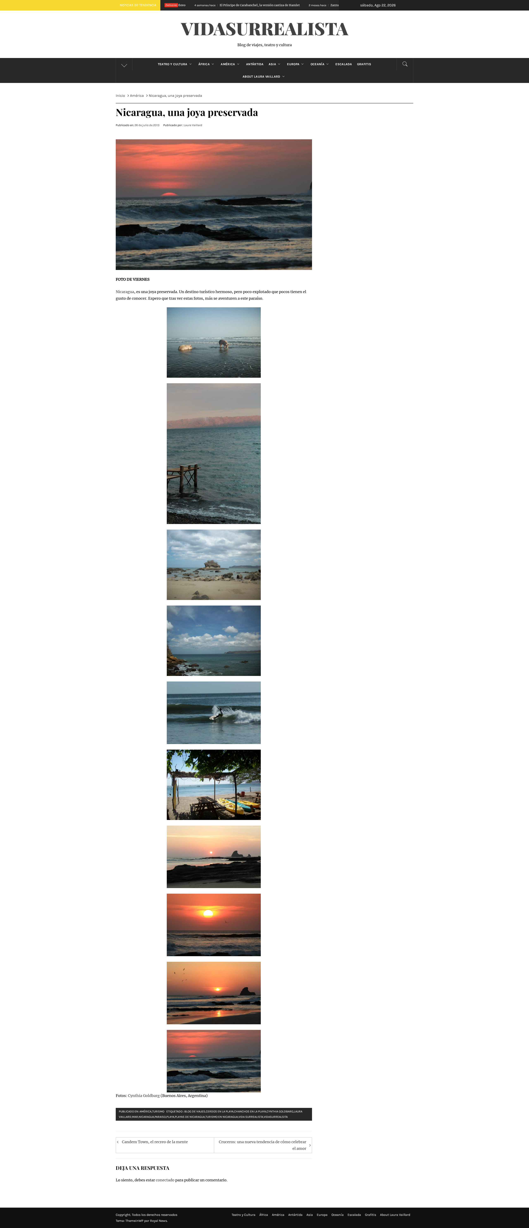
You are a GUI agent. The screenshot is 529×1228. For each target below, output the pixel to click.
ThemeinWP (134, 1221)
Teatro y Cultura (172, 64)
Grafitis (364, 64)
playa (170, 1117)
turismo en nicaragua (221, 1117)
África (204, 64)
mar (135, 1117)
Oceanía (317, 64)
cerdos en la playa (220, 1111)
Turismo (158, 1111)
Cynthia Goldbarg (144, 1095)
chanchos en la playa (250, 1111)
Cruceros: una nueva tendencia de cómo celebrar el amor (262, 1145)
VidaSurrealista (264, 28)
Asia (272, 64)
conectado (165, 1180)
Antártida (255, 64)
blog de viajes (194, 1111)
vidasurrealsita (276, 1117)
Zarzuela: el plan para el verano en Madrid (265, 5)
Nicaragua (125, 291)
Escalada (343, 64)
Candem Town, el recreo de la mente (155, 1141)
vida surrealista (250, 1117)
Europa (293, 64)
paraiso (160, 1117)
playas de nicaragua (190, 1117)
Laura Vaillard (193, 125)
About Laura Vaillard (261, 76)
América (228, 64)
